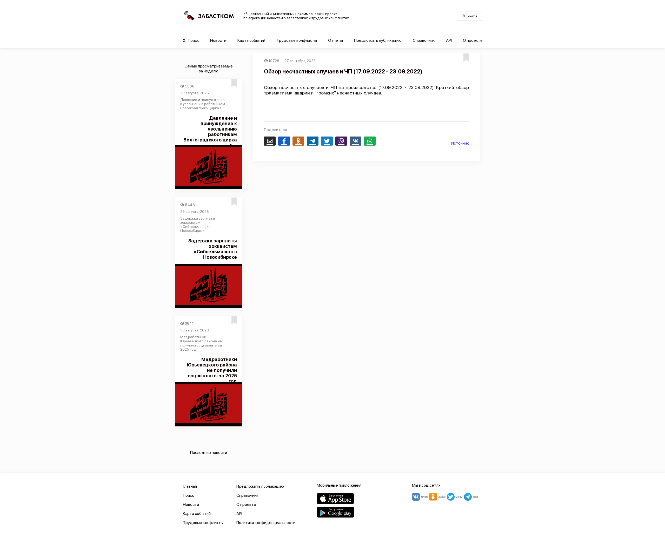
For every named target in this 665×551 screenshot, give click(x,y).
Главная (190, 486)
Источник (460, 143)
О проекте (473, 40)
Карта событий (251, 40)
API (449, 40)
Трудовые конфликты (296, 40)
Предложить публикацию (378, 40)
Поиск (193, 40)
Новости (218, 40)
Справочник (424, 40)
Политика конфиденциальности (265, 522)
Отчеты (335, 40)
